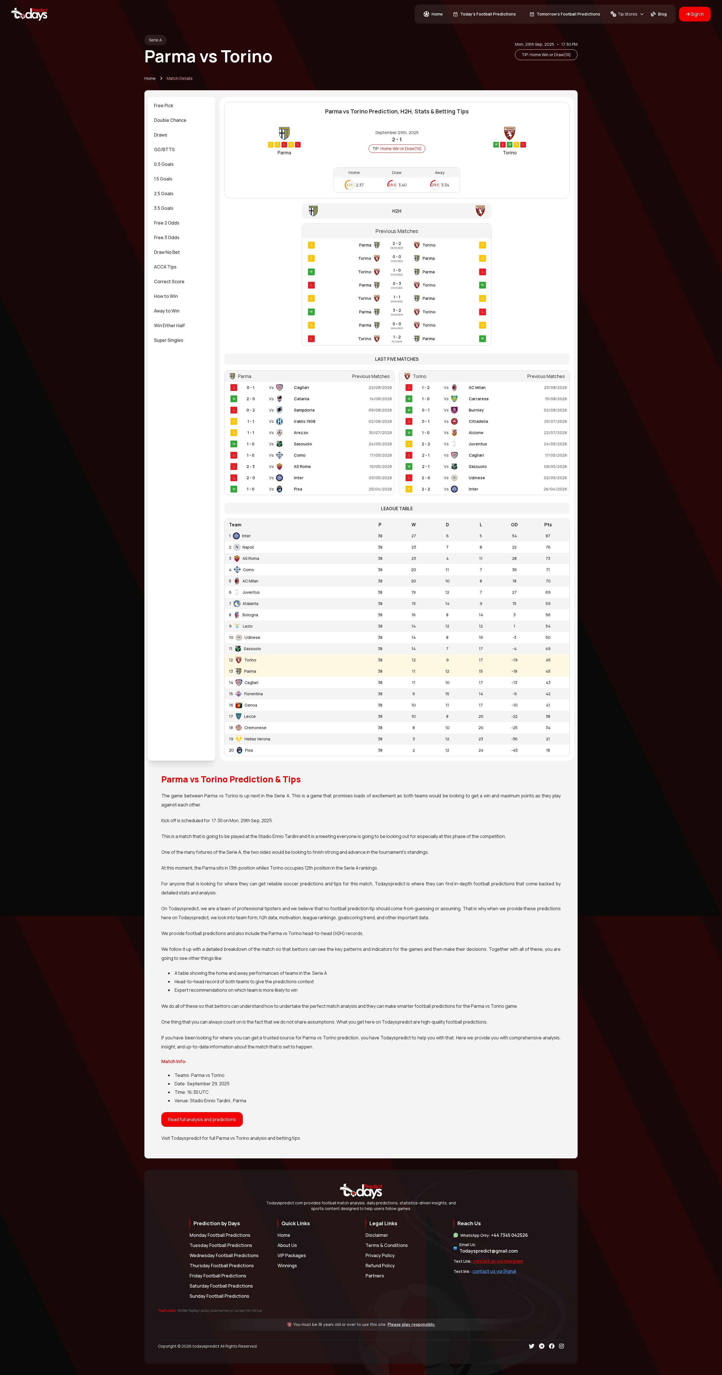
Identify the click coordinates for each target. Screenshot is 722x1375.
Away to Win (166, 311)
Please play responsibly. (411, 1324)
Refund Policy (380, 1265)
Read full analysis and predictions (202, 1119)
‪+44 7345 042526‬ (509, 1235)
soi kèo (240, 1310)
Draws (160, 135)
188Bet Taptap (188, 1310)
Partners (375, 1276)
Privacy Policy (380, 1255)
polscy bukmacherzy (217, 1310)
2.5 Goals (163, 193)
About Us (287, 1245)
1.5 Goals (163, 179)
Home (150, 78)
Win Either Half (169, 325)
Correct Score (169, 281)
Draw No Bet (167, 252)
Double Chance (170, 120)
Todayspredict (186, 1138)
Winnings (287, 1265)
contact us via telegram (498, 1261)
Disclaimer (377, 1235)
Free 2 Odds (166, 223)
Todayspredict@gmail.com (488, 1251)
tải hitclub (254, 1310)
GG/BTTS (164, 149)
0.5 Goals (164, 164)
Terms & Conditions (387, 1245)
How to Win (166, 296)
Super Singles (168, 340)
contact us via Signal (494, 1271)
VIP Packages (292, 1255)
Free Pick (163, 105)
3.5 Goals (163, 208)
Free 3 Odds (166, 237)
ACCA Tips (165, 267)
